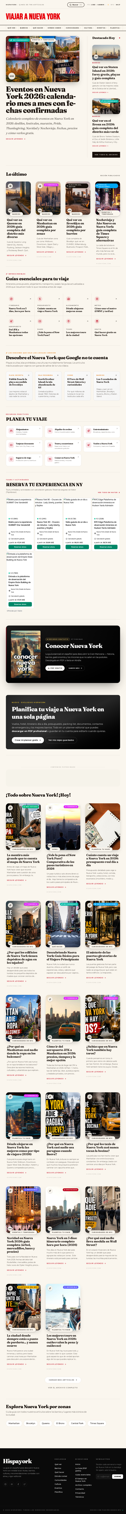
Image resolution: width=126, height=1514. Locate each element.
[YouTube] (11, 1484)
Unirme (117, 1476)
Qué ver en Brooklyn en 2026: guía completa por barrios (76, 226)
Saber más (74, 668)
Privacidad (80, 1493)
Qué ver (11, 28)
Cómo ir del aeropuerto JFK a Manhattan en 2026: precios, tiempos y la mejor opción (61, 1053)
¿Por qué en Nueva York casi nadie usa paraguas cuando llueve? (60, 1149)
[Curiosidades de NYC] (10, 807)
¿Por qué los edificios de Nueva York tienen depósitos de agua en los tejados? (22, 957)
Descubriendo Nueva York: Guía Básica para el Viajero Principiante (63, 956)
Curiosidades (72, 28)
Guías (55, 849)
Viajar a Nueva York (33, 17)
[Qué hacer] (50, 905)
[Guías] (50, 807)
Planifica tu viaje (101, 849)
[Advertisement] (63, 778)
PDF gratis (56, 668)
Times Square (97, 1423)
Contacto (79, 1489)
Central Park (77, 1423)
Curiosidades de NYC (22, 849)
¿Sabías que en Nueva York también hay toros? (101, 1050)
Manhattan (14, 1423)
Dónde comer (54, 28)
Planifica (114, 28)
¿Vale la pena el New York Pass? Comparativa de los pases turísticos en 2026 (61, 861)
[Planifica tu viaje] (89, 807)
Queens (46, 1423)
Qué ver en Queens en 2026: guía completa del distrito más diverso (16, 228)
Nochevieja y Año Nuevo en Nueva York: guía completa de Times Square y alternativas (106, 230)
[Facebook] (18, 1484)
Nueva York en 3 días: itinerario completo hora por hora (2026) (62, 1241)
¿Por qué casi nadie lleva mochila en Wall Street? (101, 1241)
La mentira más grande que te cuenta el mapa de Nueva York (23, 858)
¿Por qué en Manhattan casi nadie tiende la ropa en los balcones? (22, 1052)
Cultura (88, 28)
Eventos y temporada (107, 213)
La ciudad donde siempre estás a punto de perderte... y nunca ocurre (22, 1341)
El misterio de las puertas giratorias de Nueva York (101, 956)
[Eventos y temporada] (10, 1190)
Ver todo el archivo (106, 155)
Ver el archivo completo (63, 1388)
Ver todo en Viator (108, 492)
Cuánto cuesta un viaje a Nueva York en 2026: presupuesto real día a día (102, 860)
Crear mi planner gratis (26, 740)
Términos (79, 1497)
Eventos (101, 28)
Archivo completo (83, 1485)
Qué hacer (38, 28)
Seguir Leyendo (16, 255)
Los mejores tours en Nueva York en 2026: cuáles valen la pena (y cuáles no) (62, 1341)
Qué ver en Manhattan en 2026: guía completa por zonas (47, 226)
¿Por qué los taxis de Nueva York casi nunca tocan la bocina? (102, 1147)
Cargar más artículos (61, 1380)
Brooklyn (30, 1423)
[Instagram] (5, 1484)
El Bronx (60, 1423)
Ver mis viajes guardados (61, 740)
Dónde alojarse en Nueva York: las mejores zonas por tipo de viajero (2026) (23, 1149)
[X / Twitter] (24, 1484)
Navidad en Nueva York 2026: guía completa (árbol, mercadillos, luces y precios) (21, 1244)
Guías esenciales (83, 1475)
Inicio (77, 1464)
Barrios (24, 28)
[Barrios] (10, 185)
